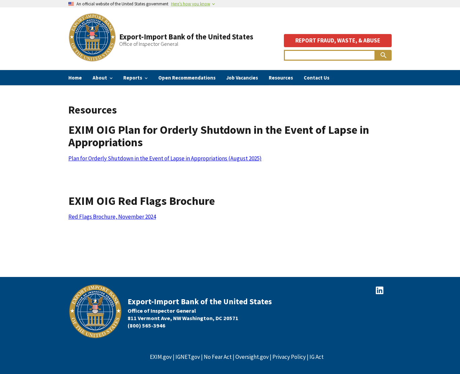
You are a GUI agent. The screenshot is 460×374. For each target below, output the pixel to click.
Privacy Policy (289, 357)
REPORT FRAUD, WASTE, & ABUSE (337, 40)
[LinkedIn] (379, 290)
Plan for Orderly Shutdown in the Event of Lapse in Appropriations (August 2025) (165, 158)
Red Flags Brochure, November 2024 (112, 216)
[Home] (92, 59)
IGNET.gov (187, 357)
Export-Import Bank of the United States (186, 36)
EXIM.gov (161, 357)
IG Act (316, 357)
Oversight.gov (252, 357)
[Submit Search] (383, 55)
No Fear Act (218, 357)
